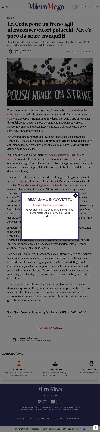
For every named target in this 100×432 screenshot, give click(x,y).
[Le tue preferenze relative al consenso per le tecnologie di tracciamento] (95, 427)
